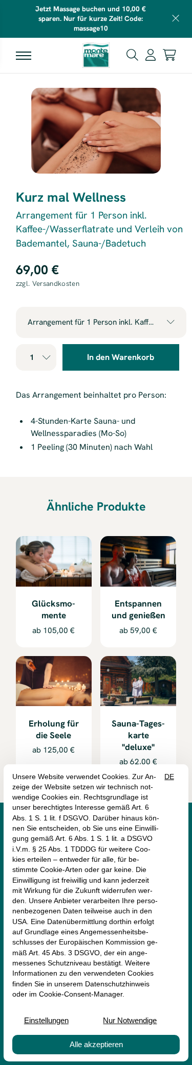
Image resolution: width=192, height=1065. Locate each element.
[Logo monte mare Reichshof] (95, 55)
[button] (132, 54)
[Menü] (23, 55)
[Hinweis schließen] (176, 19)
